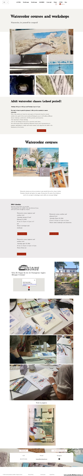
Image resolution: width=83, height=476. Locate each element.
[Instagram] (59, 459)
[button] (56, 4)
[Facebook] (29, 289)
